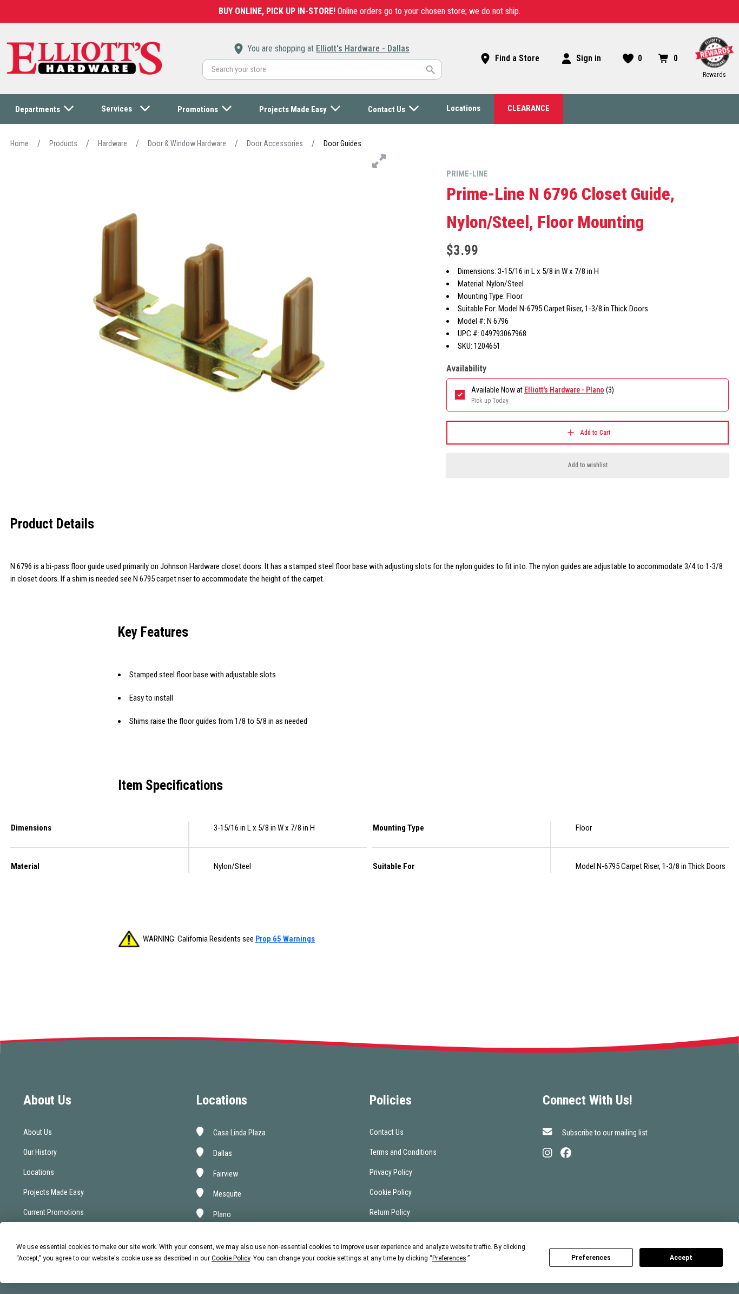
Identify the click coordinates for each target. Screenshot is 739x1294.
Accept (681, 1258)
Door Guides (342, 143)
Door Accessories (275, 143)
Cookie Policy (391, 1192)
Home (19, 143)
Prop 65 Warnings (285, 939)
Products (63, 143)
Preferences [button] (449, 1258)
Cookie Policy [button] (231, 1258)
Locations (38, 1172)
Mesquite (226, 1194)
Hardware (112, 143)
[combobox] (322, 69)
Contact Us (387, 1132)
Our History (40, 1152)
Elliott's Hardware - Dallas (363, 48)
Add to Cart (595, 432)
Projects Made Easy (53, 1192)
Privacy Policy (391, 1172)
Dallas (222, 1153)
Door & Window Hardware (187, 143)
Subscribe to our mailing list (604, 1132)
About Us (37, 1132)
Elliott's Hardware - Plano (564, 389)
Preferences (591, 1258)
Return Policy (390, 1212)
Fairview (225, 1173)
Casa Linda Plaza (239, 1132)
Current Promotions (53, 1212)
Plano (221, 1214)
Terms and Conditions (403, 1152)
